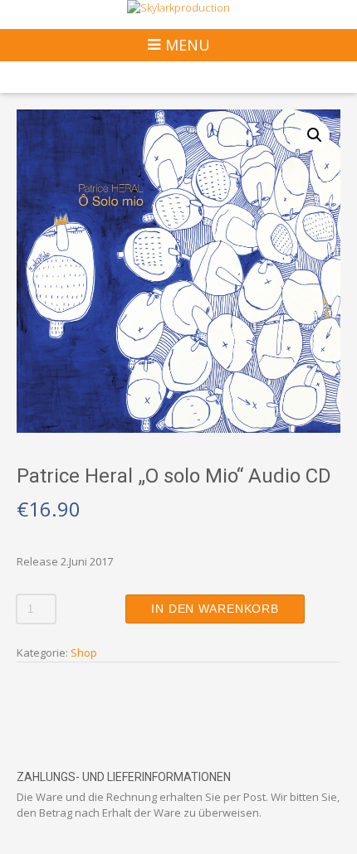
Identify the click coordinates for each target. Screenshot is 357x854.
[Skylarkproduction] (178, 8)
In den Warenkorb (215, 608)
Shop (84, 652)
